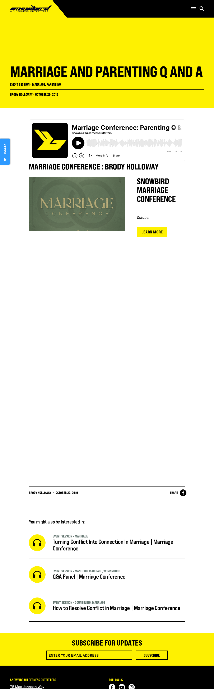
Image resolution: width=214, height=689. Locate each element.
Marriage (38, 84)
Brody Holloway (21, 94)
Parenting (54, 84)
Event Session (20, 84)
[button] (193, 9)
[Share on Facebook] (183, 493)
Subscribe (152, 655)
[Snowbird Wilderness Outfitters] (36, 9)
